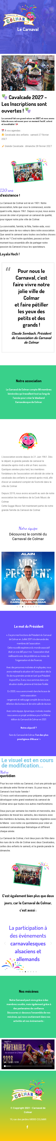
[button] (17, 606)
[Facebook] (27, 1126)
